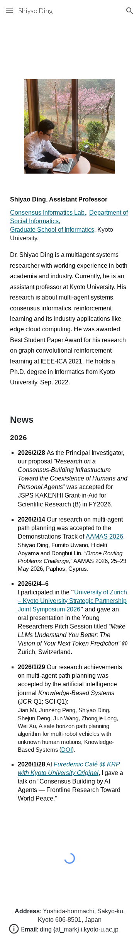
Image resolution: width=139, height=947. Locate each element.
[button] (9, 10)
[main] (69, 291)
